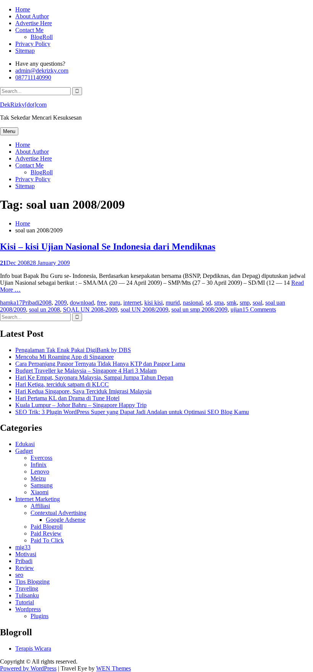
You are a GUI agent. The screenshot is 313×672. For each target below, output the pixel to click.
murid (173, 302)
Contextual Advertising (58, 513)
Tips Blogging (32, 581)
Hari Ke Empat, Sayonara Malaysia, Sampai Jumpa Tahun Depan (94, 377)
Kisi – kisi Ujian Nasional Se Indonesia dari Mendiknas (107, 247)
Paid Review (46, 533)
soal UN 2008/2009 (144, 309)
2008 (45, 302)
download (82, 302)
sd (208, 302)
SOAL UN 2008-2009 (90, 309)
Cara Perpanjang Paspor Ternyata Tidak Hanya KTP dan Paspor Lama (100, 363)
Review (24, 568)
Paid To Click (47, 540)
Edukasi (25, 444)
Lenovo (40, 471)
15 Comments (259, 309)
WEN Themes (113, 668)
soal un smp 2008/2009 (199, 309)
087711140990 (33, 77)
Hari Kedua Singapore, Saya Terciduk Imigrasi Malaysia (83, 391)
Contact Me (29, 30)
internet (132, 302)
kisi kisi (153, 302)
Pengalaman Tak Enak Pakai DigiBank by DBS (73, 350)
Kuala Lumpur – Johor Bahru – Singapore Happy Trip (81, 405)
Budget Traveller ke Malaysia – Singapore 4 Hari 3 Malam (85, 370)
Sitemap (25, 50)
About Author (32, 16)
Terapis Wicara (33, 648)
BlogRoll (42, 37)
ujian (236, 309)
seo (19, 574)
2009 (61, 302)
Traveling (26, 588)
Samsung (42, 485)
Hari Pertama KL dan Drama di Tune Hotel (67, 398)
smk (232, 302)
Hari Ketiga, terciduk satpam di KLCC (62, 384)
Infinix (39, 464)
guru (114, 302)
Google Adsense (66, 519)
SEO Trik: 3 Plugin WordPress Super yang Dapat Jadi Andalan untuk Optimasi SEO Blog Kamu (132, 412)
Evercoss (41, 457)
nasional (193, 302)
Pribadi (30, 302)
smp (245, 302)
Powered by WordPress (28, 668)
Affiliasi (40, 506)
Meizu (38, 478)
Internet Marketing (37, 499)
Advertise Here (33, 23)
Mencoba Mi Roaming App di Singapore (64, 357)
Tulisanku (27, 595)
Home (22, 9)
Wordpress (28, 609)
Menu (9, 131)
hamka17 (11, 302)
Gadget (24, 451)
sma (219, 302)
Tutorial (24, 602)
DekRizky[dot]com (23, 104)
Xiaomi (39, 492)
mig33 (23, 547)
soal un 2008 (44, 309)
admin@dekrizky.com (41, 70)
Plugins (39, 616)
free (101, 302)
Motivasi (25, 554)
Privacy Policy (32, 44)
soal (257, 302)
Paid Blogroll (47, 526)
